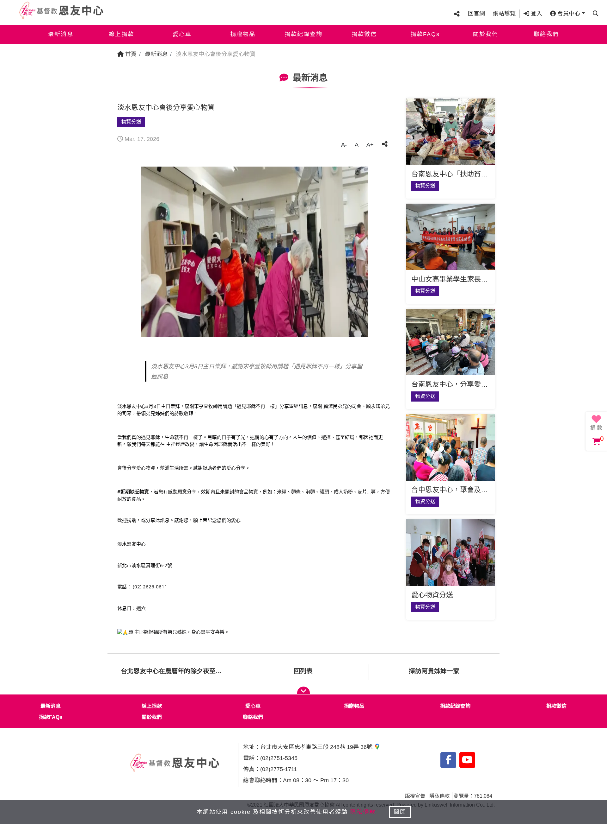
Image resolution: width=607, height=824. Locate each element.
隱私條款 (439, 796)
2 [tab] (259, 332)
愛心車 (182, 34)
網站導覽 (504, 13)
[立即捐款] (596, 423)
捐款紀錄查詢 (303, 34)
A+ (370, 145)
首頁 (130, 54)
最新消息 (60, 34)
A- (344, 145)
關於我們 (485, 34)
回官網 (476, 13)
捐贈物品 (242, 34)
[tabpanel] (254, 252)
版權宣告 (415, 796)
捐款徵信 (364, 34)
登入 (535, 13)
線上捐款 (121, 34)
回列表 (303, 671)
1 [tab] (250, 332)
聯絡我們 (546, 34)
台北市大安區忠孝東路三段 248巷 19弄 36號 (317, 747)
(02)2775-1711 (278, 769)
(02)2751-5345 (278, 758)
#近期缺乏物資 (133, 491)
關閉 (400, 812)
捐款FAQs (425, 34)
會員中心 (568, 13)
